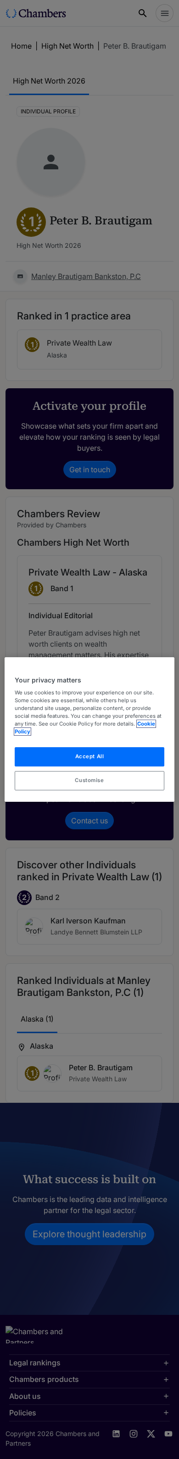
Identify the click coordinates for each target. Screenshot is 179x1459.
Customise (89, 780)
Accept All (89, 757)
